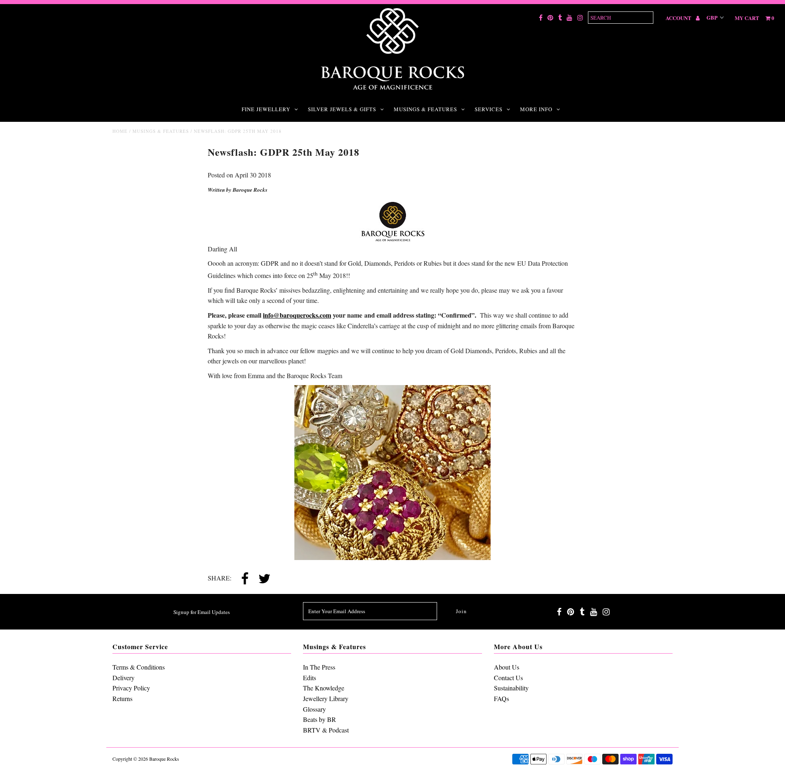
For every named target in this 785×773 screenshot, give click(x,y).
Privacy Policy (131, 687)
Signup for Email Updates (201, 612)
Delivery (123, 677)
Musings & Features (425, 109)
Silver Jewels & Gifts (342, 109)
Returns (122, 698)
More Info (536, 109)
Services (488, 109)
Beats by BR (319, 719)
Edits (309, 677)
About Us (506, 667)
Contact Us (508, 677)
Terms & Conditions (138, 667)
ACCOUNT (679, 18)
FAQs (501, 698)
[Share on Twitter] (264, 579)
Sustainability (511, 687)
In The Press (319, 667)
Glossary (314, 709)
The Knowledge (323, 687)
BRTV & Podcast (326, 730)
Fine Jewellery (266, 109)
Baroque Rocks (164, 758)
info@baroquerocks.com (297, 315)
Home (120, 131)
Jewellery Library (325, 698)
